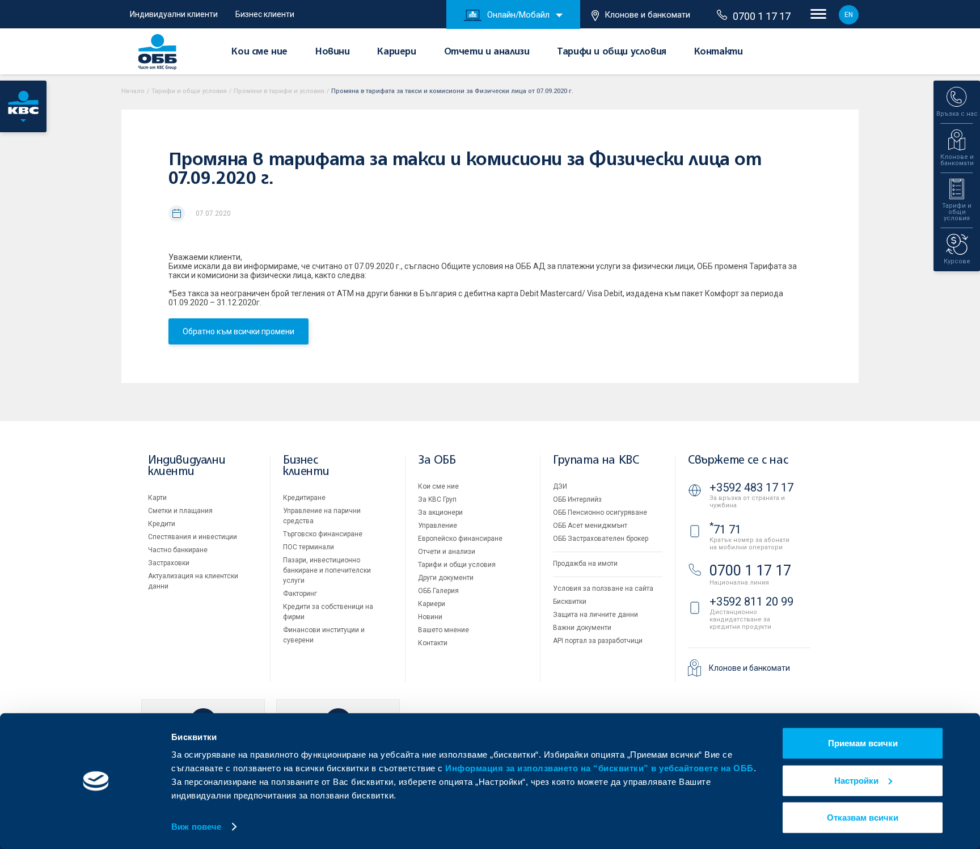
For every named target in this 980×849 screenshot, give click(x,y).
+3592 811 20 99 (751, 601)
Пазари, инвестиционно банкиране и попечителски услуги (327, 570)
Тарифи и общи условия (611, 52)
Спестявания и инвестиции (192, 537)
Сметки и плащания (180, 511)
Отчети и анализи (487, 52)
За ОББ (437, 460)
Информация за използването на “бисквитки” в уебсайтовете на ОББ (599, 768)
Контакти (718, 52)
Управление (437, 525)
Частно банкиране (178, 550)
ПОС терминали (308, 547)
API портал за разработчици (598, 641)
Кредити (161, 524)
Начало (133, 91)
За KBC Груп (437, 499)
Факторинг (300, 594)
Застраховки (168, 563)
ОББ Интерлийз (577, 499)
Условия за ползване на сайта (603, 588)
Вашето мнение (443, 630)
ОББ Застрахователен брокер (600, 539)
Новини (332, 52)
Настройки (856, 780)
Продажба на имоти (585, 564)
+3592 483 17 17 (751, 487)
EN (848, 15)
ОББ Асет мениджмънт (590, 525)
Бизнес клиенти (264, 14)
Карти (157, 498)
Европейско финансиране (460, 539)
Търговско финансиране (322, 534)
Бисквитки (569, 602)
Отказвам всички (862, 817)
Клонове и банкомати (647, 15)
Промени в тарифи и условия (279, 91)
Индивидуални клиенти (174, 14)
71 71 (725, 529)
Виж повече (196, 826)
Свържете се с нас (738, 460)
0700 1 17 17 (762, 16)
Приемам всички (863, 743)
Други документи (446, 578)
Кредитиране (304, 498)
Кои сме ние (259, 52)
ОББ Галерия (438, 591)
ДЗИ (560, 486)
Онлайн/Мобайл (518, 15)
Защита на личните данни (595, 615)
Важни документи (582, 628)
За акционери (440, 512)
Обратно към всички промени (238, 331)
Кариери (396, 52)
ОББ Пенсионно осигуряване (600, 512)
